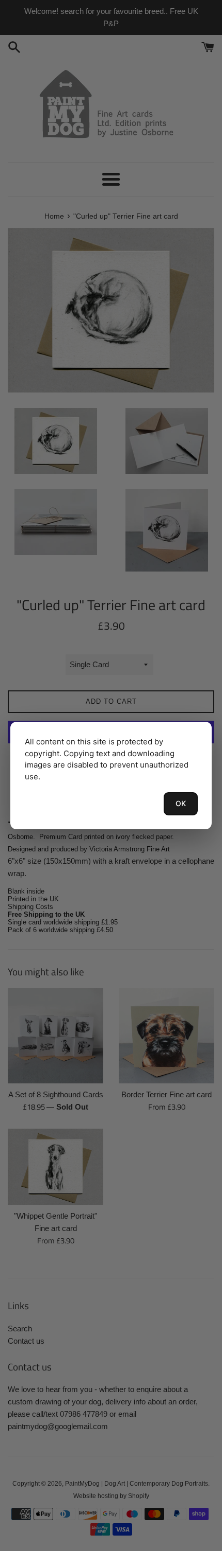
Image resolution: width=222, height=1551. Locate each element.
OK (181, 803)
